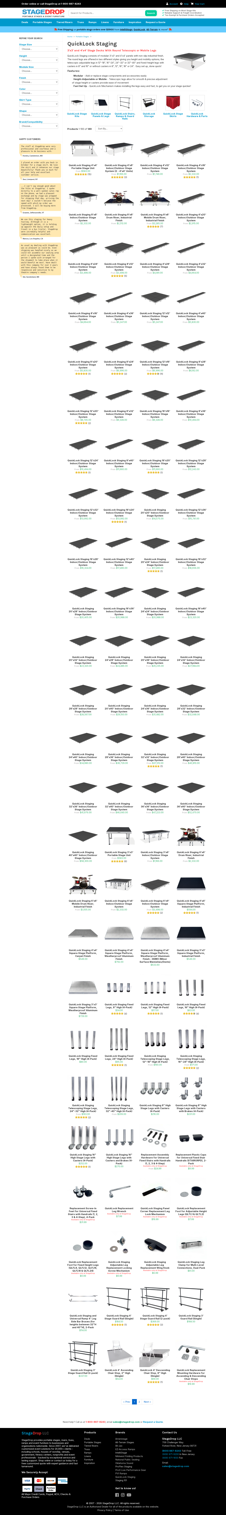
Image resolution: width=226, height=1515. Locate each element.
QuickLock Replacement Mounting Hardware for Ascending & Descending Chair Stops (191, 1374)
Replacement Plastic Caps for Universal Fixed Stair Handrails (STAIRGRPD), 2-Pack (191, 1159)
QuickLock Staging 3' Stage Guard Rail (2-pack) (83, 1371)
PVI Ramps (121, 1473)
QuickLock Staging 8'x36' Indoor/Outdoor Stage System (191, 414)
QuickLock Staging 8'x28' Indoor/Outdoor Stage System (191, 364)
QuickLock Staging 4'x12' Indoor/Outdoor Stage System (155, 168)
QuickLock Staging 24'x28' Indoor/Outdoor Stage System (119, 660)
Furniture (118, 22)
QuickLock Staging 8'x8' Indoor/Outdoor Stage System (83, 217)
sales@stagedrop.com (126, 1421)
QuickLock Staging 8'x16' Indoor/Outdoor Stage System (83, 316)
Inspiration (135, 22)
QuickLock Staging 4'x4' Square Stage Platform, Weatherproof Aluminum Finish (119, 954)
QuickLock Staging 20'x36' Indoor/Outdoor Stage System (155, 660)
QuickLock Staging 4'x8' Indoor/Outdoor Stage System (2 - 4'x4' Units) (119, 168)
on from (89, 29)
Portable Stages (42, 22)
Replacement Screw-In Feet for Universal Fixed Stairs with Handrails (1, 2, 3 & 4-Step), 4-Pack (83, 1213)
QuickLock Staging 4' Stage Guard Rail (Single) (119, 1317)
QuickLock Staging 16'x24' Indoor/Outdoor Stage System (119, 512)
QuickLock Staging (125, 1476)
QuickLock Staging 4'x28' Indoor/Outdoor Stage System (155, 266)
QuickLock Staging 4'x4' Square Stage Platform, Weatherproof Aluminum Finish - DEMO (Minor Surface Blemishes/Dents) (155, 956)
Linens (105, 22)
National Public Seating (127, 1459)
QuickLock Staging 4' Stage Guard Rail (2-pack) (155, 1317)
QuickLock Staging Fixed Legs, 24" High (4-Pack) (119, 1057)
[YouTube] (130, 1495)
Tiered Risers (64, 22)
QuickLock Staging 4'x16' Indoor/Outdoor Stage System (191, 168)
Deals (25, 22)
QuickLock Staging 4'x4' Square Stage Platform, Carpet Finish (83, 953)
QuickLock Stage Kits (77, 115)
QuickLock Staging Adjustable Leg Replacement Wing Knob (155, 1265)
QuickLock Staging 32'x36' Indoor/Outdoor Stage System (83, 806)
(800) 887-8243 (171, 1450)
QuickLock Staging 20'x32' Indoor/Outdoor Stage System (83, 660)
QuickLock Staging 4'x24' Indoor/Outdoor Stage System (83, 266)
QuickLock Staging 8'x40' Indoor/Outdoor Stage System (119, 463)
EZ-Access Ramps (125, 1449)
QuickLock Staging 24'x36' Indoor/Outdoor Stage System (155, 708)
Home (69, 37)
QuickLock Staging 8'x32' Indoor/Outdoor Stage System (119, 414)
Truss (80, 22)
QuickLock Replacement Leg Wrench (119, 1210)
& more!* (163, 29)
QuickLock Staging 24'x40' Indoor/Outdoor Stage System (83, 757)
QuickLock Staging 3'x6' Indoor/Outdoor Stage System (155, 855)
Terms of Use (121, 1510)
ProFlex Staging (123, 1466)
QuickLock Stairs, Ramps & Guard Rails (125, 116)
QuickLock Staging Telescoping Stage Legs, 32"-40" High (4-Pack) (119, 1108)
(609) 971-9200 (170, 1454)
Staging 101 (121, 1480)
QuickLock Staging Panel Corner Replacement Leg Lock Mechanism (155, 1211)
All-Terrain (152, 29)
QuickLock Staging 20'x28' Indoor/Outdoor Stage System (83, 611)
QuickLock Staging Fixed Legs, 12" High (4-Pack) (155, 1006)
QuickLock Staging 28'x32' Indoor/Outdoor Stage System (191, 708)
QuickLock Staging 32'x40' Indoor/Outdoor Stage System (119, 806)
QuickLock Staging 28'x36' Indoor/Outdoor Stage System (119, 757)
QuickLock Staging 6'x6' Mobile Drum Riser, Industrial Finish (83, 903)
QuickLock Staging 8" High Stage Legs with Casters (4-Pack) (155, 1108)
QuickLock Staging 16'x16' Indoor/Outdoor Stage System (155, 414)
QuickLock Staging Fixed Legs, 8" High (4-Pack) (119, 1006)
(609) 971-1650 (170, 1457)
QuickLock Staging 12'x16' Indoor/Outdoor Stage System (155, 364)
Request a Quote (155, 22)
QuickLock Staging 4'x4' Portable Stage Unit (83, 167)
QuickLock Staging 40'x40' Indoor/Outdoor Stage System (83, 855)
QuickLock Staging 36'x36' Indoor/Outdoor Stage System (155, 806)
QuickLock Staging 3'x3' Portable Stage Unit (119, 854)
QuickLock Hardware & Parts (197, 115)
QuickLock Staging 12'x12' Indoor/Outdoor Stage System (155, 316)
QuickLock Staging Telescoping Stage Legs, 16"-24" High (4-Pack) (191, 1058)
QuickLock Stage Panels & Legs (101, 115)
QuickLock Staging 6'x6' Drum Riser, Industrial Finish (191, 855)
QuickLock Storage (149, 115)
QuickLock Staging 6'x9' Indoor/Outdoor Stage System (155, 903)
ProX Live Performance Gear (130, 1470)
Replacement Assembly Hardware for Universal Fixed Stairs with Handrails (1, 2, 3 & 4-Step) (154, 1159)
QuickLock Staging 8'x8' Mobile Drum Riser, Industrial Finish (155, 217)
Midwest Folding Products (129, 1456)
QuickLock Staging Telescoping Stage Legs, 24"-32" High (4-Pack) (83, 1108)
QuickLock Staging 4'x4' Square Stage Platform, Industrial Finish (191, 903)
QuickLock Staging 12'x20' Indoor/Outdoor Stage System (83, 414)
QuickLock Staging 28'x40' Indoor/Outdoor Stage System (191, 757)
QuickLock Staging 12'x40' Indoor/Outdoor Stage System (119, 562)
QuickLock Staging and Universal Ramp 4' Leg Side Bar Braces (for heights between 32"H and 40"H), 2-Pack (83, 1321)
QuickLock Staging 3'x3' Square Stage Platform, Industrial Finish (191, 953)
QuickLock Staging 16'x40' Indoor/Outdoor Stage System (191, 611)
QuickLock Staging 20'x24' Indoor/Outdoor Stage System (155, 562)
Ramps (93, 22)
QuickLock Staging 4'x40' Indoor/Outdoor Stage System (191, 316)
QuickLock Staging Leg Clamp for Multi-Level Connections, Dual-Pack (191, 1265)
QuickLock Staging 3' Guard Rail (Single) (191, 1317)
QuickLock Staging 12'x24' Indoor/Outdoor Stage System (83, 463)
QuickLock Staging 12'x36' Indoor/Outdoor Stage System (191, 512)
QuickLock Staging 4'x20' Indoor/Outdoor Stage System (191, 217)
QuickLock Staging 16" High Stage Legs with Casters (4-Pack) (83, 1157)
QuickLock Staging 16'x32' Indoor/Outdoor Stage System (191, 562)
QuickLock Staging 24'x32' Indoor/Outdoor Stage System (191, 660)
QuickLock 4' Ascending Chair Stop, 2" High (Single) (119, 1373)
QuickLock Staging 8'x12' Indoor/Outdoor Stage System (119, 266)
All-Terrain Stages (124, 1442)
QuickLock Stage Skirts (173, 115)
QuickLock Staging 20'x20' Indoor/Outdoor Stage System (155, 512)
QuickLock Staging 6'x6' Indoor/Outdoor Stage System (119, 903)
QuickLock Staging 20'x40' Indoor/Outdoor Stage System (119, 708)
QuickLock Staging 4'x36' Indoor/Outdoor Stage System (119, 316)
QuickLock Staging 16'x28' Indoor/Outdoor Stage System (83, 562)
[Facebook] (118, 1495)
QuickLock (139, 29)
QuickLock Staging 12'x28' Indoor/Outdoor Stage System (191, 463)
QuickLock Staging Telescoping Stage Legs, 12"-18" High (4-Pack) (155, 1058)
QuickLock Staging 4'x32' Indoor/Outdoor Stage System (191, 266)
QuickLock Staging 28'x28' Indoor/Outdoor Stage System (83, 708)
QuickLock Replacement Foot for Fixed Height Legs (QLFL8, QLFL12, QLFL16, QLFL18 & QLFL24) (83, 1266)
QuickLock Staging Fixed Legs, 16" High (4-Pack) (191, 1006)
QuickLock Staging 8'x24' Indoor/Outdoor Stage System (119, 364)
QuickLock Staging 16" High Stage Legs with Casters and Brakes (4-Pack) (119, 1159)
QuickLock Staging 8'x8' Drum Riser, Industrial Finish (119, 217)
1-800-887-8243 (95, 1421)
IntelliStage (126, 29)
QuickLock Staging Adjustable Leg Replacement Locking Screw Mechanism (119, 1266)
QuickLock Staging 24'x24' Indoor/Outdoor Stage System (155, 611)
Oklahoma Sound (124, 1463)
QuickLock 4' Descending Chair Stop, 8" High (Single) (155, 1373)
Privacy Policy (104, 1510)
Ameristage (121, 1438)
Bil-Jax (118, 1445)
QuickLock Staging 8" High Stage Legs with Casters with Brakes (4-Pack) (191, 1108)
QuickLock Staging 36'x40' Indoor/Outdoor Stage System (191, 806)
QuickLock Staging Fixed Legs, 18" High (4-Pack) (83, 1057)
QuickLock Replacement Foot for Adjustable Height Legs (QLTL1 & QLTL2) (191, 1211)
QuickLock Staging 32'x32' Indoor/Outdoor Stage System (155, 757)
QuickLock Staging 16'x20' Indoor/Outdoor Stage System (155, 463)
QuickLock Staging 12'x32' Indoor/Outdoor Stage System (83, 512)
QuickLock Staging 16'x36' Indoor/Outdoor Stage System (119, 611)
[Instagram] (124, 1495)
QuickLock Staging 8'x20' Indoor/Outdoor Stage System (83, 364)
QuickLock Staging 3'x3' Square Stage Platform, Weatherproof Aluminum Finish (82, 1009)
